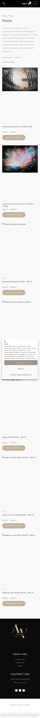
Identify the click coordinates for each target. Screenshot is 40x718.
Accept (21, 363)
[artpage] (23, 690)
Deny (21, 369)
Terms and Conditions (20, 679)
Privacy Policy (20, 682)
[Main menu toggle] (35, 3)
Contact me (20, 659)
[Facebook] (16, 690)
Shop (20, 666)
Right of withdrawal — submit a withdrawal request (20, 715)
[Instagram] (20, 690)
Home (4, 16)
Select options (14, 137)
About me (20, 663)
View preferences (21, 375)
